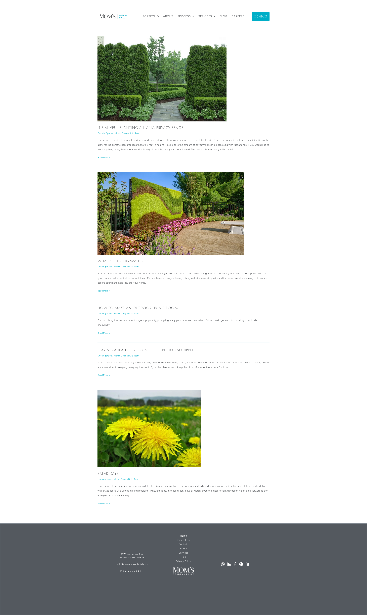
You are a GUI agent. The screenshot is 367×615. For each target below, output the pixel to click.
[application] (192, 16)
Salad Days (108, 473)
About (183, 548)
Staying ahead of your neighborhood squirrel (145, 350)
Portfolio (183, 544)
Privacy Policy (183, 561)
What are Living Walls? (120, 261)
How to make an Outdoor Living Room (137, 307)
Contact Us (183, 540)
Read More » (103, 157)
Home (183, 535)
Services (183, 552)
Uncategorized (104, 266)
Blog (183, 557)
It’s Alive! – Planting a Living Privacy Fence (140, 127)
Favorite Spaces (105, 133)
